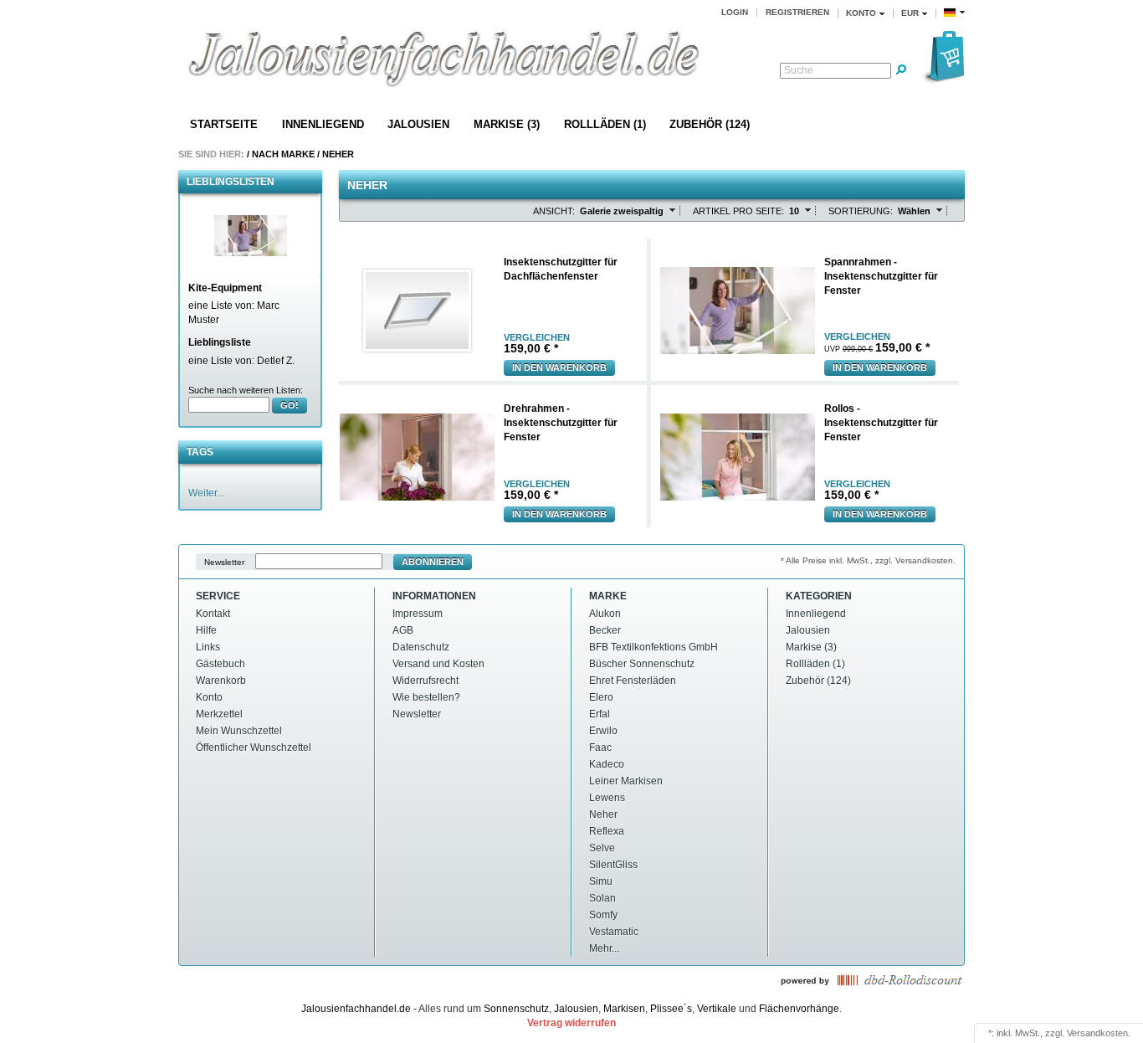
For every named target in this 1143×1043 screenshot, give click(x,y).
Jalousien (418, 124)
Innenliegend (323, 124)
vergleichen (537, 337)
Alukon (605, 613)
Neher (338, 154)
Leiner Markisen (626, 781)
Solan (602, 898)
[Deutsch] (954, 13)
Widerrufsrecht (425, 680)
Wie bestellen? (426, 697)
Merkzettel (219, 714)
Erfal (599, 714)
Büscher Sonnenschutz (642, 664)
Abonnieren (433, 562)
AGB (402, 630)
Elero (601, 697)
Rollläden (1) (605, 124)
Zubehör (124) (709, 124)
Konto (209, 697)
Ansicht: (554, 211)
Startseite (224, 124)
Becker (605, 630)
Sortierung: (860, 211)
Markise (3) (507, 124)
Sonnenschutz (516, 1009)
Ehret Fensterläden (632, 680)
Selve (602, 848)
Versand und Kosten (438, 664)
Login (734, 12)
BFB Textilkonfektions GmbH (653, 647)
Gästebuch (220, 664)
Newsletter (224, 562)
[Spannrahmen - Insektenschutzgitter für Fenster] (250, 235)
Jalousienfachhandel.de (356, 1009)
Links (208, 647)
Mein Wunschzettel (239, 731)
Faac (600, 747)
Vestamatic (613, 932)
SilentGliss (613, 865)
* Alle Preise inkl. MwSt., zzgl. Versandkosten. (868, 560)
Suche (798, 70)
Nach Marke (283, 154)
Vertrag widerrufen (571, 1023)
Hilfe (206, 630)
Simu (601, 881)
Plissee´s (671, 1009)
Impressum (417, 613)
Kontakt (213, 613)
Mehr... (604, 948)
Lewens (607, 798)
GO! (289, 405)
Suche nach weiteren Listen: (245, 390)
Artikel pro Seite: (738, 211)
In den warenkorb (559, 367)
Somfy (603, 915)
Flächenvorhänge (799, 1009)
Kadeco (606, 764)
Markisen (624, 1009)
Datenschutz (420, 647)
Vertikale (716, 1009)
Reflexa (606, 831)
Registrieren (797, 12)
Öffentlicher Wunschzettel (253, 747)
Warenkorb (221, 680)
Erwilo (603, 731)
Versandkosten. (1098, 1033)
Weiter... (206, 493)
